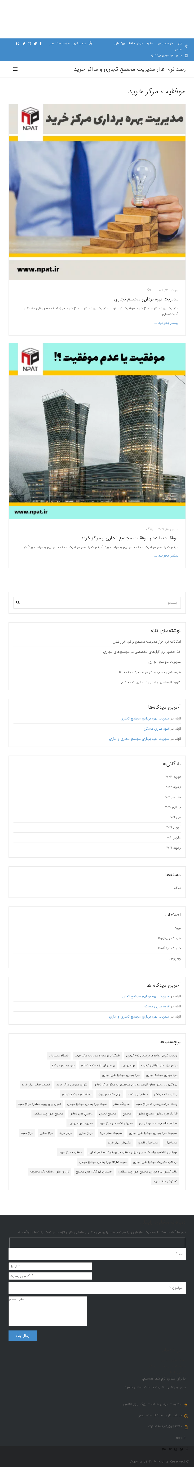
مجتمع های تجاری (81, 1113)
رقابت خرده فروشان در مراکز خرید (156, 1103)
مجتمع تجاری (107, 1113)
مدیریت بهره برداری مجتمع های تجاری (153, 1132)
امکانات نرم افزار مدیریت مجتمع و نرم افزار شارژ (147, 641)
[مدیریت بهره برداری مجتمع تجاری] (97, 192)
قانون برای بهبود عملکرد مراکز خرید (39, 1103)
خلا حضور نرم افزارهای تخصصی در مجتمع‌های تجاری (142, 652)
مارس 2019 (173, 837)
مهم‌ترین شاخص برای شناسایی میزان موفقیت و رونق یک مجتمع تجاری (132, 1152)
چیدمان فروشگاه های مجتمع (94, 1171)
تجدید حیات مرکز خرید (36, 1084)
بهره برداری (128, 1065)
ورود (178, 928)
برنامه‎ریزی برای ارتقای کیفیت (159, 1065)
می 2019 (175, 817)
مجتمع (127, 1113)
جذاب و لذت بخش (165, 1094)
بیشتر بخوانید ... (166, 323)
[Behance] (17, 44)
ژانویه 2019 (173, 848)
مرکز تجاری (46, 1132)
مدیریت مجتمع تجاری (164, 662)
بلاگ (149, 290)
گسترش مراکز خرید (165, 1181)
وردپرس (175, 958)
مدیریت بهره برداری (80, 1123)
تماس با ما (178, 1372)
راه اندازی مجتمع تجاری (77, 1094)
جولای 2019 (173, 807)
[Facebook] (40, 44)
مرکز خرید (27, 1132)
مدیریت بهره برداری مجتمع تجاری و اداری (139, 739)
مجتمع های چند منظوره (48, 1113)
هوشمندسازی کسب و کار (167, 1366)
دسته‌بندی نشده (138, 1094)
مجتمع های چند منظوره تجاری (158, 1123)
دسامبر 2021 (172, 797)
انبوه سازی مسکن (157, 728)
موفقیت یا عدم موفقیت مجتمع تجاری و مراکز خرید (129, 538)
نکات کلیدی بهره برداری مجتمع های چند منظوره (147, 1171)
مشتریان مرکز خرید (120, 1142)
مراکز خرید (65, 1132)
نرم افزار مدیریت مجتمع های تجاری (155, 1161)
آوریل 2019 (173, 827)
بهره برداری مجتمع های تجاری (121, 1074)
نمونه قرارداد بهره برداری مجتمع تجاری (103, 1161)
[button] (18, 601)
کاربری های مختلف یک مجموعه (49, 1171)
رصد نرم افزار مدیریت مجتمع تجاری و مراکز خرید (130, 69)
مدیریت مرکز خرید (111, 1132)
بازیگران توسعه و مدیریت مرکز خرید (97, 1055)
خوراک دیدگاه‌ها (169, 948)
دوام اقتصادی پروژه (109, 1094)
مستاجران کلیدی (148, 1142)
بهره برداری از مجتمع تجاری (98, 1065)
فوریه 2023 (173, 777)
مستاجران (171, 1142)
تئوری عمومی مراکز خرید (71, 1084)
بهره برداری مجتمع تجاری (161, 1074)
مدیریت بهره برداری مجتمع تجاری (146, 299)
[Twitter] (35, 44)
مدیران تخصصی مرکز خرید (116, 1123)
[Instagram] (29, 44)
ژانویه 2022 (173, 787)
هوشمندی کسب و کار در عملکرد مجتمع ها (150, 672)
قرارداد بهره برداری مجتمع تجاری (157, 1113)
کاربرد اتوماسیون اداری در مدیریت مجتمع (151, 682)
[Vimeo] (23, 44)
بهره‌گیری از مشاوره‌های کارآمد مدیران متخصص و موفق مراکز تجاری (135, 1084)
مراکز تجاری (86, 1132)
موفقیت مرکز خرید (70, 1152)
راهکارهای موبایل (173, 1360)
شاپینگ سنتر (122, 1103)
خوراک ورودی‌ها (169, 938)
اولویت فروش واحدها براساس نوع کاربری (151, 1055)
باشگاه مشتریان (59, 1055)
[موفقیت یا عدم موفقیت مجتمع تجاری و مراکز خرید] (97, 431)
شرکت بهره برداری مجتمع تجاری (87, 1103)
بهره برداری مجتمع (63, 1065)
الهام (178, 718)
